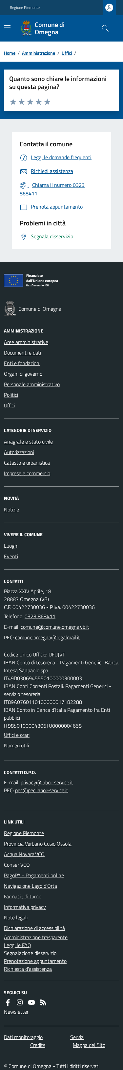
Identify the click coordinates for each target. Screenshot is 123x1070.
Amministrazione (38, 52)
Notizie (11, 509)
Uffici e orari (17, 735)
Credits (37, 1045)
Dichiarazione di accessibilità (34, 928)
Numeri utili (16, 745)
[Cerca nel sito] (102, 28)
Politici (11, 395)
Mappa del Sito (89, 1045)
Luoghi (11, 546)
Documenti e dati (22, 353)
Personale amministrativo (32, 384)
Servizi (77, 1037)
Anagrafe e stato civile (28, 442)
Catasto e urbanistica (27, 463)
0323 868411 (40, 616)
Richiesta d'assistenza (28, 969)
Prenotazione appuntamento (35, 961)
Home (9, 52)
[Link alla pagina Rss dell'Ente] (43, 1002)
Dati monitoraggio (23, 1037)
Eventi (11, 556)
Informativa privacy (25, 907)
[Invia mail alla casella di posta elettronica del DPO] (47, 782)
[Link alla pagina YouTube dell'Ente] (31, 1002)
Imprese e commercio (27, 473)
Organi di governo (23, 374)
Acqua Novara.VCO (24, 854)
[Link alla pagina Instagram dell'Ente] (20, 1002)
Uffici (67, 52)
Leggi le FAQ (17, 945)
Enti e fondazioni (22, 363)
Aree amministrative (26, 342)
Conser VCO (17, 865)
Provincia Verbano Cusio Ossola (38, 844)
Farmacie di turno (22, 896)
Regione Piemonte (25, 8)
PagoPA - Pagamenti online (34, 875)
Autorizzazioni (19, 452)
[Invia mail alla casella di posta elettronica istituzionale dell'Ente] (55, 627)
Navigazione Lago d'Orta (30, 886)
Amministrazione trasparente (36, 937)
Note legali (16, 917)
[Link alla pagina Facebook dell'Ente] (8, 1002)
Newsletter (16, 1012)
